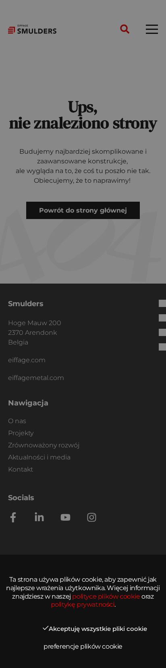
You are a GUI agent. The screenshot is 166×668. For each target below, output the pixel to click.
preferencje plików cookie (83, 646)
